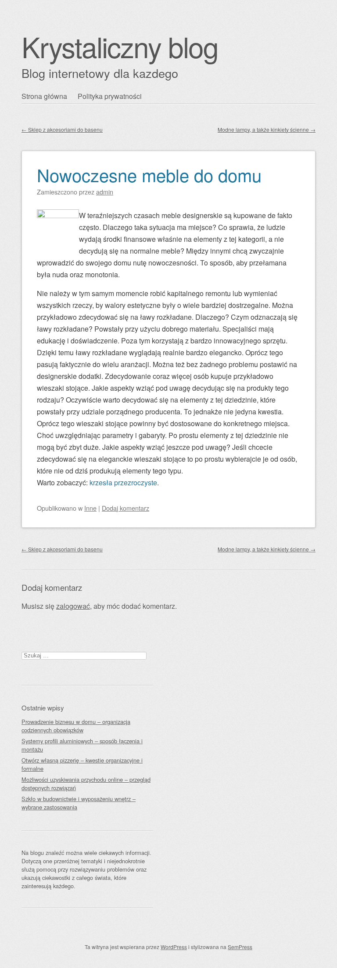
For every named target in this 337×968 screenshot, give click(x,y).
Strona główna (44, 96)
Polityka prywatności (110, 96)
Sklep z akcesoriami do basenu (62, 129)
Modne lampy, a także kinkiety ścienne (266, 129)
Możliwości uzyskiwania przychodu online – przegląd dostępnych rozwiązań (86, 783)
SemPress (240, 946)
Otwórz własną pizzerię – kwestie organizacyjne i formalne (82, 764)
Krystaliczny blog (120, 46)
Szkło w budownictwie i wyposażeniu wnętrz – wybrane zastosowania (79, 803)
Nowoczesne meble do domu (149, 174)
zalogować (73, 606)
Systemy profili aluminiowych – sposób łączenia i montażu (82, 745)
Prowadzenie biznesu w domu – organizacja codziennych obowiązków (76, 725)
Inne (90, 507)
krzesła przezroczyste (123, 482)
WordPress (174, 946)
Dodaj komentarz (125, 507)
